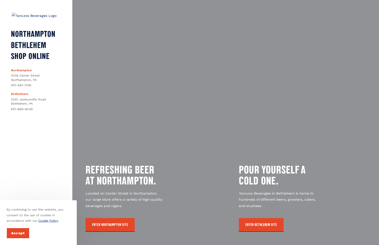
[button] (110, 225)
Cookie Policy (48, 220)
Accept (18, 233)
